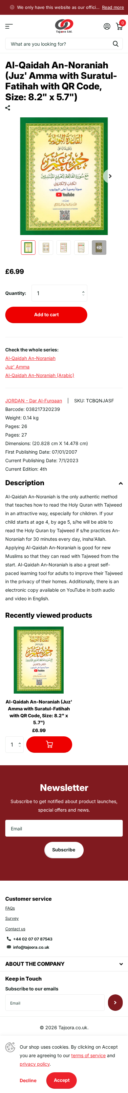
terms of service (88, 1055)
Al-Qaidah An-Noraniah (30, 358)
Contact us (15, 928)
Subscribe (64, 849)
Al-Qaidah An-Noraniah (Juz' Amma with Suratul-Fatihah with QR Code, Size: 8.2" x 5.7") (39, 712)
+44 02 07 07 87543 (33, 939)
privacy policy (35, 1064)
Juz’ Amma (17, 366)
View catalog (9, 26)
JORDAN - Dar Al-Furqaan (33, 400)
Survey (12, 918)
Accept (62, 1080)
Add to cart (46, 314)
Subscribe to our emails (31, 988)
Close (64, 964)
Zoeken (115, 43)
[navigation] (28, 247)
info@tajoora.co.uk (31, 947)
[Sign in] (106, 26)
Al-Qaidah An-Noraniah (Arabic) (39, 375)
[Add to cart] (49, 744)
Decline (28, 1080)
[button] (110, 176)
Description (24, 483)
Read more (113, 7)
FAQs (10, 908)
